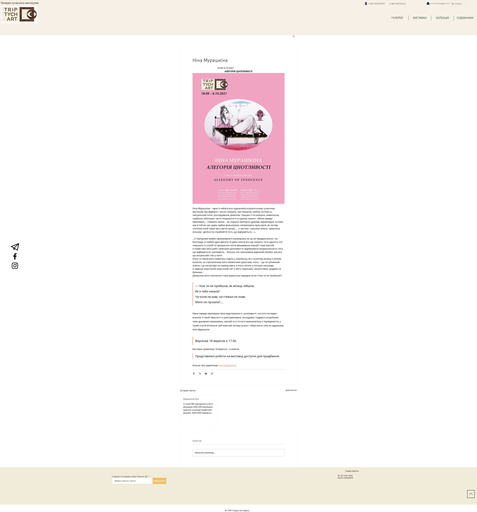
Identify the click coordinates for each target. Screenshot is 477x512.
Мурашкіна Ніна (191, 399)
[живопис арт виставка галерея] (15, 247)
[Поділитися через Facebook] (194, 373)
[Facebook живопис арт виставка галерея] (15, 256)
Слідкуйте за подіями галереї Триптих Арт (130, 476)
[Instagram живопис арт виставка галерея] (15, 265)
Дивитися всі (291, 390)
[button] (294, 36)
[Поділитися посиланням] (212, 373)
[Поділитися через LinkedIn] (206, 373)
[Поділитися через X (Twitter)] (200, 373)
